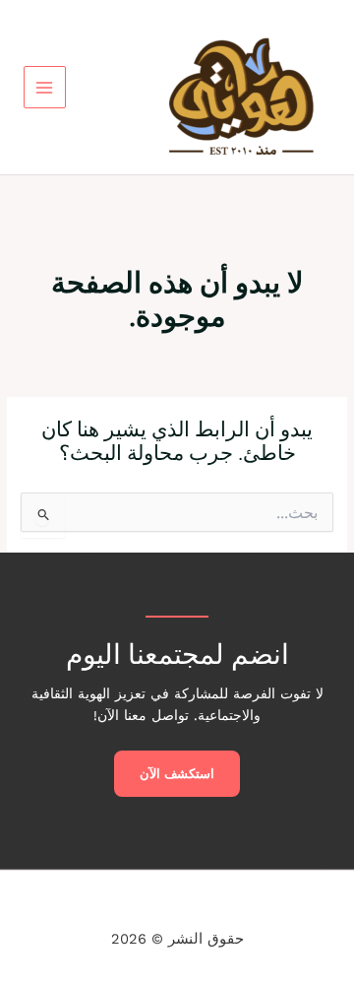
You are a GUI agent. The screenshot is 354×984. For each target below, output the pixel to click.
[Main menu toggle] (45, 87)
